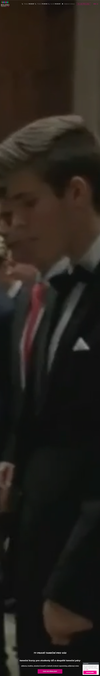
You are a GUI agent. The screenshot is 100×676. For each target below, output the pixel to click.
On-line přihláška (83, 4)
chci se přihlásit (50, 671)
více (87, 669)
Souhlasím (90, 672)
